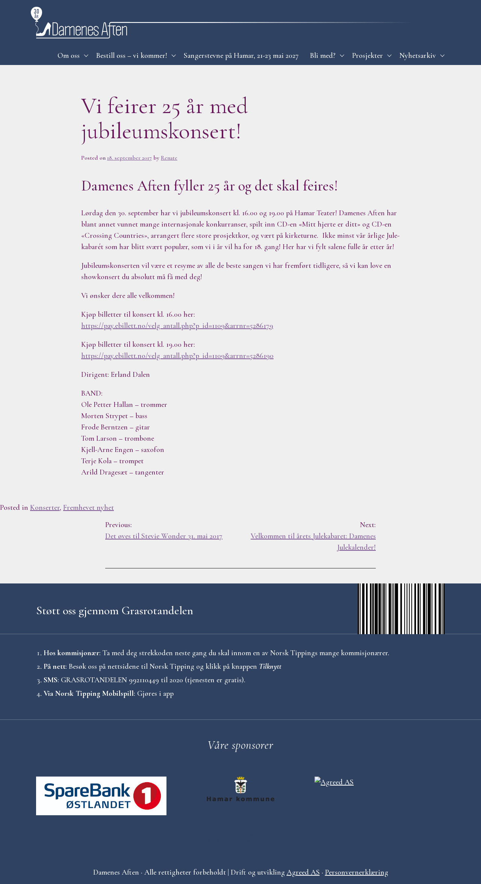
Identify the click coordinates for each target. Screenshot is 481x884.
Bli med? (323, 55)
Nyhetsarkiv (417, 55)
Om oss (68, 55)
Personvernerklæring (356, 872)
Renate (169, 158)
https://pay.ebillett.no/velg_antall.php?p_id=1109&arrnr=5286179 (177, 325)
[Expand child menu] (86, 55)
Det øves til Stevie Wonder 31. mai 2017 (163, 530)
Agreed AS (303, 872)
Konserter (45, 507)
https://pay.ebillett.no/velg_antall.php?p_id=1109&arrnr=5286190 (177, 355)
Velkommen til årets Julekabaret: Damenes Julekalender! (313, 536)
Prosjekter (367, 55)
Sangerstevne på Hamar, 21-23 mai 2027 (241, 55)
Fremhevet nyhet (88, 507)
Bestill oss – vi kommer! (131, 55)
